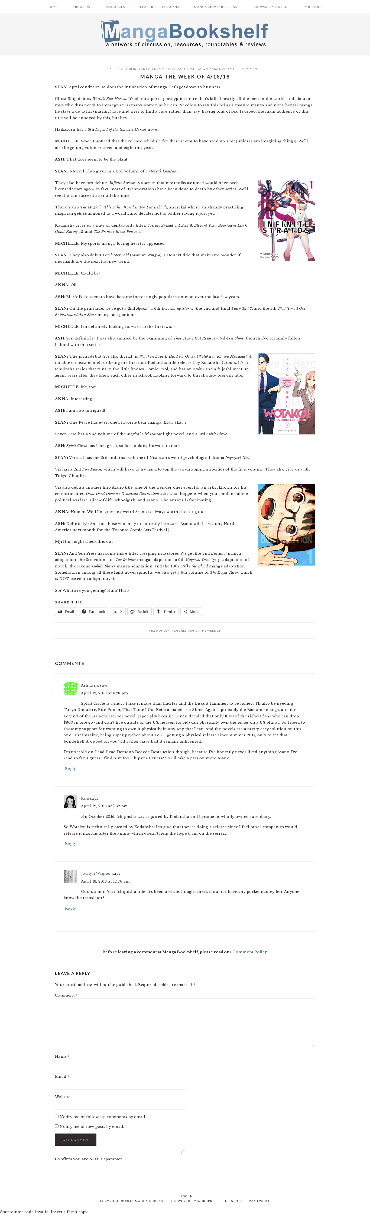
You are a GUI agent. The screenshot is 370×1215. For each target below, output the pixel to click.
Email (62, 1076)
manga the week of (204, 630)
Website (62, 1097)
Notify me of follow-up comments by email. (103, 1117)
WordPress (208, 1201)
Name (62, 1056)
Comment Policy (249, 952)
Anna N (216, 68)
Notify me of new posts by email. (92, 1126)
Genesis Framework (250, 1201)
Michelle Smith (175, 68)
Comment (66, 995)
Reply (70, 768)
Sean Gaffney (149, 68)
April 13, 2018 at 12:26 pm (105, 881)
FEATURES (179, 630)
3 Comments (250, 68)
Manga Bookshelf (185, 33)
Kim (85, 798)
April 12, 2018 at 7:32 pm (104, 806)
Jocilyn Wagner (96, 873)
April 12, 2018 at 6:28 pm (104, 693)
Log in (187, 1196)
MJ (232, 68)
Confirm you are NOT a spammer (88, 1159)
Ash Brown (199, 68)
